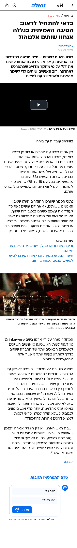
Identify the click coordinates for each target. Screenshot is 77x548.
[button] (60, 5)
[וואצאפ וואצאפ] (14, 5)
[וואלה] (38, 5)
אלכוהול (68, 462)
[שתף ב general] (7, 5)
